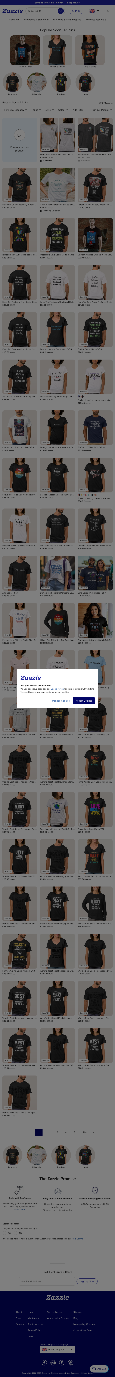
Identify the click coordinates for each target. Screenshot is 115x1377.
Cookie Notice (57, 689)
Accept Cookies (84, 700)
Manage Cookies (61, 700)
